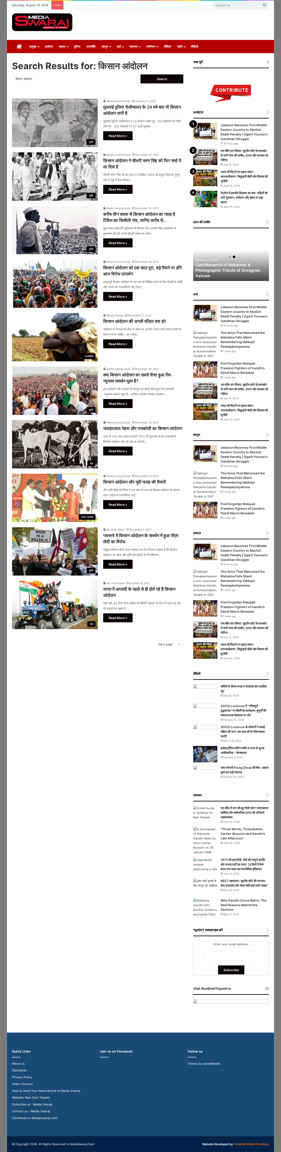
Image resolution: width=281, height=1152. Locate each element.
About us (18, 1063)
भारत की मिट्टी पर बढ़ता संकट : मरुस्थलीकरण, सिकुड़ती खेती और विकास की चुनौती (244, 176)
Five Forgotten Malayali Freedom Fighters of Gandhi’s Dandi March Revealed (243, 368)
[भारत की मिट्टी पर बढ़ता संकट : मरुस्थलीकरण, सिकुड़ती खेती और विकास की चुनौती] (205, 178)
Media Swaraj (114, 315)
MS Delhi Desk (115, 529)
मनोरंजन (150, 46)
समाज (62, 46)
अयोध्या (49, 46)
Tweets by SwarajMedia (204, 1063)
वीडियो (194, 46)
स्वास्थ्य (133, 46)
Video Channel (22, 1084)
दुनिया (77, 46)
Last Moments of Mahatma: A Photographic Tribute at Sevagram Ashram (227, 270)
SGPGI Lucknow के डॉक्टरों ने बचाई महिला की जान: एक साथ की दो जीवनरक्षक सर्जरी (243, 731)
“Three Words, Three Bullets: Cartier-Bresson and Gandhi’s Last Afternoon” (243, 833)
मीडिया (167, 46)
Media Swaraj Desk (118, 101)
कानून (105, 46)
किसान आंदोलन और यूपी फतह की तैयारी (134, 482)
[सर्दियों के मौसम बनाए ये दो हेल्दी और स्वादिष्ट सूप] (205, 692)
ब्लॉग (179, 46)
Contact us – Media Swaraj (31, 1111)
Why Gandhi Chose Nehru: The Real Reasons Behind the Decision (244, 904)
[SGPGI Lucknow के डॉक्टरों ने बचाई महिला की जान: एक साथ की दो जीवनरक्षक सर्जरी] (205, 733)
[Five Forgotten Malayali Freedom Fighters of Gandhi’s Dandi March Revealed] (205, 369)
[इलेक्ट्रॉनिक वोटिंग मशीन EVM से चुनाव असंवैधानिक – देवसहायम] (205, 754)
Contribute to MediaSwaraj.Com (34, 1118)
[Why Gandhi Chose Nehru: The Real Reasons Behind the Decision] (205, 907)
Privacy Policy (22, 1077)
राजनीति (90, 46)
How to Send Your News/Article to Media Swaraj (46, 1091)
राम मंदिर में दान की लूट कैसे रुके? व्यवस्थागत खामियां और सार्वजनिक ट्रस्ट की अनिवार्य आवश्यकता (244, 812)
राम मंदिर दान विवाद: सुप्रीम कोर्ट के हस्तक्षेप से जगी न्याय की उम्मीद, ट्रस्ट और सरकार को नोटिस (244, 155)
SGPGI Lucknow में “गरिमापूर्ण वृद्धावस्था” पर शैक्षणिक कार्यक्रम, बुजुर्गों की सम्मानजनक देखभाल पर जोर (243, 710)
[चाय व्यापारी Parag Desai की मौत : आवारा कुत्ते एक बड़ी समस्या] (205, 773)
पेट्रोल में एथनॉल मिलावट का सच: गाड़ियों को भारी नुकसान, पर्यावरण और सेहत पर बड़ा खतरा (244, 197)
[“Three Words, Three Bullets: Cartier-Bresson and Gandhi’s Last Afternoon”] (205, 841)
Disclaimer (19, 1070)
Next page (166, 644)
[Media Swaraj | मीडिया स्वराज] (42, 22)
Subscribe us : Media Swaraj (32, 1104)
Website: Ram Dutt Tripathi (31, 1097)
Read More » (118, 136)
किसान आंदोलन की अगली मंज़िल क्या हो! (134, 321)
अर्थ (119, 46)
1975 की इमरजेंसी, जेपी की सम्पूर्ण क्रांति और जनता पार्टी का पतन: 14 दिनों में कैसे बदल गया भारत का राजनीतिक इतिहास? (243, 864)
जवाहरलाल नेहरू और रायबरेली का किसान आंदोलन (142, 428)
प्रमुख (32, 46)
